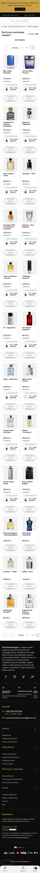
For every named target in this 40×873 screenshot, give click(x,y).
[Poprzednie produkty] (13, 635)
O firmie (5, 801)
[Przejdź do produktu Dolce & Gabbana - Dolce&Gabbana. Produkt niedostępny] (10, 524)
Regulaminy (6, 735)
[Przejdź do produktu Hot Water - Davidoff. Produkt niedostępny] (29, 318)
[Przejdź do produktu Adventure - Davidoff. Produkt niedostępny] (10, 601)
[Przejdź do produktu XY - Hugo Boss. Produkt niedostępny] (10, 318)
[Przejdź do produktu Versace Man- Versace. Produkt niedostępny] (29, 62)
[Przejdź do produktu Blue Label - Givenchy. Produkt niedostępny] (10, 62)
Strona (15, 48)
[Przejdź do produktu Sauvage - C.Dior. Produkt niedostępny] (29, 164)
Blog (3, 804)
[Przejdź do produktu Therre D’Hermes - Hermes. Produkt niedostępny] (10, 267)
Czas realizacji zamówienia (12, 779)
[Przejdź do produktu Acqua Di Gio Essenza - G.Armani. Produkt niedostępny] (29, 601)
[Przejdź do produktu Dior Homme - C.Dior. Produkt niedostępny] (10, 164)
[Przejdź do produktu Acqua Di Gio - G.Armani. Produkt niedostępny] (10, 421)
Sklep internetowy (19, 861)
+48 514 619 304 (13, 711)
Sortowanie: (20, 40)
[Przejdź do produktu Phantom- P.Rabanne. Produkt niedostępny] (29, 113)
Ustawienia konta (8, 761)
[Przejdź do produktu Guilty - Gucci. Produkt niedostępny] (29, 562)
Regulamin (26, 833)
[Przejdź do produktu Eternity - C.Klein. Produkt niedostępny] (10, 562)
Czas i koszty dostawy (10, 782)
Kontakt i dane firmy (9, 795)
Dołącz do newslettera (12, 829)
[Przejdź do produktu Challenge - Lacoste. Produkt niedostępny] (29, 267)
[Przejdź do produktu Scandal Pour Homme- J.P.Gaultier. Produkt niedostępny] (10, 113)
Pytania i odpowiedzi (9, 798)
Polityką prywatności (22, 837)
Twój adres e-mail (9, 827)
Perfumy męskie (33, 26)
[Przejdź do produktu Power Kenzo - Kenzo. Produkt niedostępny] (10, 472)
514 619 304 (31, 15)
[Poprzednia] (2, 6)
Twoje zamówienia (9, 754)
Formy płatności (8, 776)
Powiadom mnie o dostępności (10, 98)
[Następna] (38, 6)
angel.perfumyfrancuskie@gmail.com (20, 718)
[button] (19, 729)
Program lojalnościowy (10, 757)
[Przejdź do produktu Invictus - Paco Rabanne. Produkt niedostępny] (29, 216)
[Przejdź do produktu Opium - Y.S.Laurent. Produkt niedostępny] (29, 421)
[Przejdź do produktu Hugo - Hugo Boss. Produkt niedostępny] (10, 370)
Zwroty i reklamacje (9, 742)
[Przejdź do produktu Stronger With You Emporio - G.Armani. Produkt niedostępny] (10, 216)
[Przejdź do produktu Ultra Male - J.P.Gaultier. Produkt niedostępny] (29, 524)
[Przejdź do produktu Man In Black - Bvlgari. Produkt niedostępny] (29, 472)
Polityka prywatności (9, 739)
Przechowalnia (7, 764)
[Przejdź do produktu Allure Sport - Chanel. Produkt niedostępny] (29, 370)
